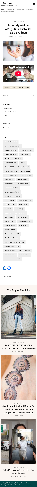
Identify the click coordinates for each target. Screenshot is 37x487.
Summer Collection (25, 221)
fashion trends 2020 (11, 188)
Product (6, 115)
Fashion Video (18, 21)
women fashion (24, 255)
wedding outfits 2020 (12, 246)
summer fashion (10, 225)
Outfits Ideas (9, 217)
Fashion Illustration (11, 171)
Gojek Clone (7, 277)
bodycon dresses (10, 150)
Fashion (5, 108)
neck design (20, 209)
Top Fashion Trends (11, 238)
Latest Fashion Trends (12, 192)
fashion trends (23, 184)
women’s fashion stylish (12, 259)
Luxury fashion (9, 200)
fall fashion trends (11, 163)
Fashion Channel (23, 167)
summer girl (23, 225)
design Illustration (11, 154)
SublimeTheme (14, 485)
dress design (25, 154)
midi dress (8, 209)
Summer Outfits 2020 (12, 234)
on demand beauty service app (15, 213)
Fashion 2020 (9, 167)
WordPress (30, 485)
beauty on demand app (12, 146)
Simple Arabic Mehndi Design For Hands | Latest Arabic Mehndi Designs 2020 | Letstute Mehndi (19, 409)
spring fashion (22, 217)
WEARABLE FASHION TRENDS (14, 242)
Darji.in (6, 3)
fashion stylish (22, 179)
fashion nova (25, 171)
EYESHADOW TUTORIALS (13, 158)
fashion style (9, 179)
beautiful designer (11, 142)
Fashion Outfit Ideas (11, 175)
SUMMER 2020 (10, 221)
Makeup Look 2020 (10, 87)
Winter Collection (24, 250)
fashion (23, 163)
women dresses (10, 255)
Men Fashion (23, 204)
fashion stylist (9, 184)
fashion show (26, 175)
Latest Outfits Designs (12, 196)
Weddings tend (10, 250)
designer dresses (26, 150)
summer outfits (10, 230)
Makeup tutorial (24, 87)
